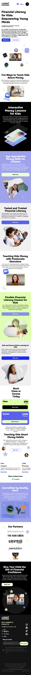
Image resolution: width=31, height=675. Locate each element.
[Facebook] (26, 627)
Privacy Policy (11, 668)
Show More (4, 472)
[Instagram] (26, 624)
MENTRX (22, 667)
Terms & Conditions (18, 668)
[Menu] (27, 4)
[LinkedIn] (26, 634)
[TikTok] (26, 631)
